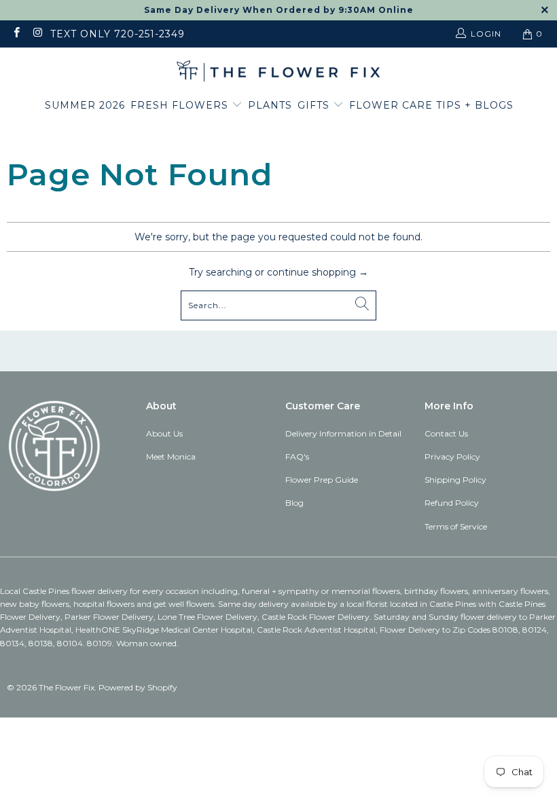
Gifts (315, 105)
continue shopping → (317, 272)
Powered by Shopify (137, 687)
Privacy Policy (452, 456)
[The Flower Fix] (278, 72)
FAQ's (297, 456)
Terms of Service (456, 526)
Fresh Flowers (181, 105)
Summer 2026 (85, 105)
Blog (294, 503)
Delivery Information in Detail (343, 433)
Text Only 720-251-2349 (117, 34)
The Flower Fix (66, 687)
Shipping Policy (455, 479)
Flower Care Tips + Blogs (431, 105)
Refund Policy (452, 503)
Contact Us (446, 433)
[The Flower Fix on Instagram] (37, 34)
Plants (270, 105)
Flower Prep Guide (321, 479)
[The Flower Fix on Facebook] (16, 34)
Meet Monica (171, 456)
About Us (164, 433)
